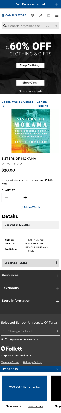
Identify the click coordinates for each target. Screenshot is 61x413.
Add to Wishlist (32, 207)
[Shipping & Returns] (31, 262)
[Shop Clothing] (30, 44)
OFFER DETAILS (35, 407)
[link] (49, 15)
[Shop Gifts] (30, 84)
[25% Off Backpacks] (24, 398)
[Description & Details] (31, 224)
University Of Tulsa (29, 322)
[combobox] (30, 331)
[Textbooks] (32, 15)
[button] (30, 4)
